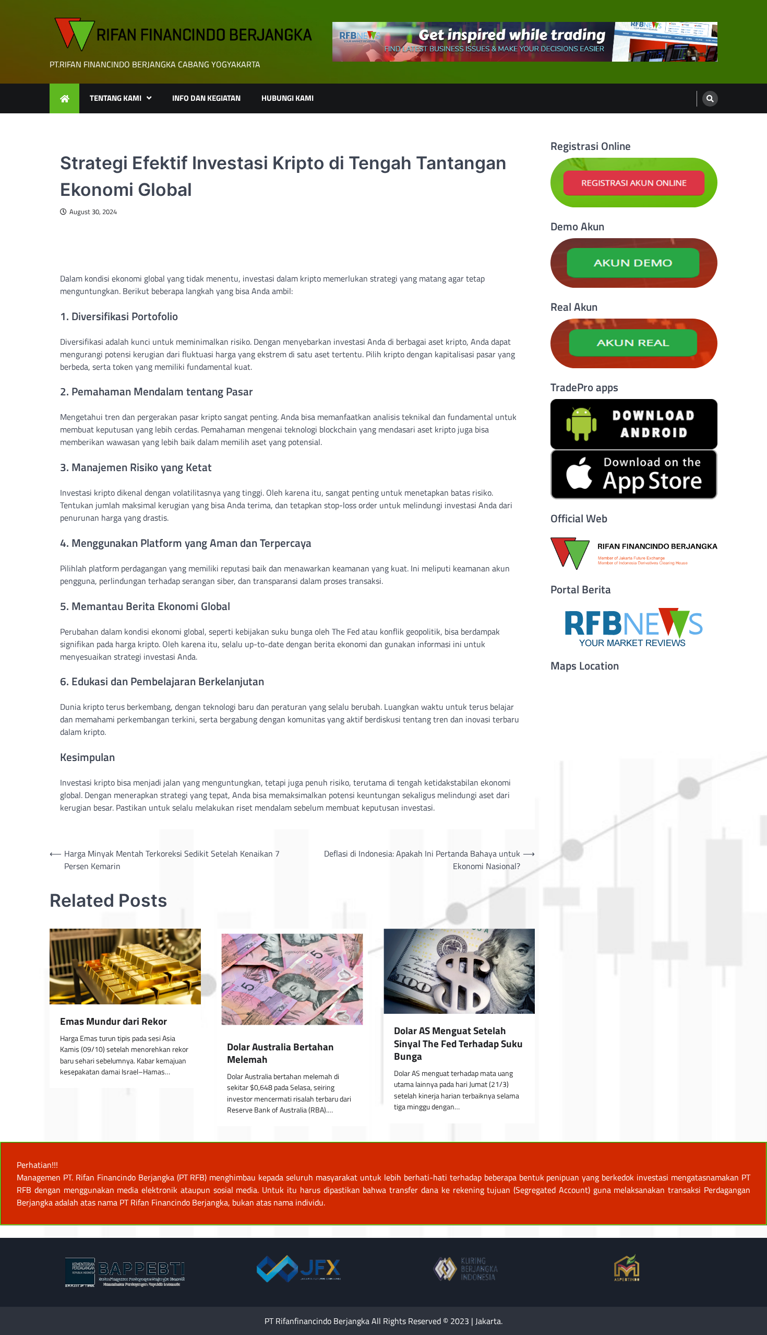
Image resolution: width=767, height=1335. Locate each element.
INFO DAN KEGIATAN (206, 98)
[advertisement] (524, 42)
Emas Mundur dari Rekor (113, 1021)
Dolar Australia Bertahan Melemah (280, 1053)
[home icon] (64, 98)
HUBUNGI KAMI (287, 98)
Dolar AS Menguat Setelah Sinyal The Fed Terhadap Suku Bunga (458, 1043)
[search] (710, 99)
